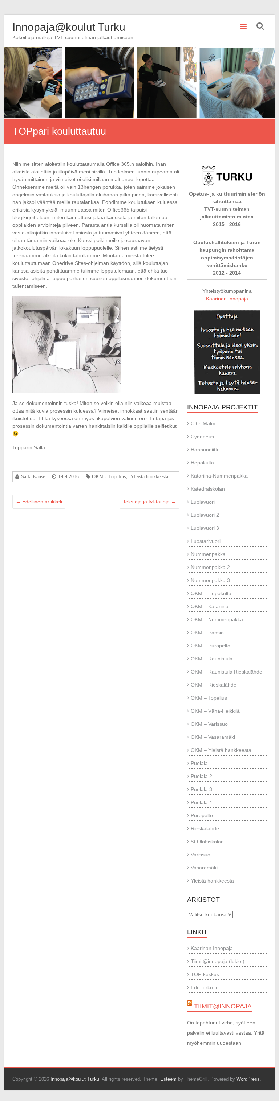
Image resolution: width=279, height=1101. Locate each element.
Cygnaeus (202, 436)
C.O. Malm (203, 423)
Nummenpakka (208, 554)
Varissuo (200, 855)
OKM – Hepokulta (211, 593)
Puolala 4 (201, 802)
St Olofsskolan (207, 841)
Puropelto (202, 815)
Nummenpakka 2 (210, 567)
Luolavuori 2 (205, 515)
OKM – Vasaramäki (213, 737)
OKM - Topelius (109, 476)
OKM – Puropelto (210, 645)
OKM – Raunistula (211, 659)
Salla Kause (33, 476)
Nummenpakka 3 (210, 580)
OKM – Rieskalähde (213, 685)
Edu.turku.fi (204, 987)
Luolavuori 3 (205, 528)
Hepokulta (202, 463)
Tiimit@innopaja (223, 1006)
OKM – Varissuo (209, 724)
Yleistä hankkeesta (149, 476)
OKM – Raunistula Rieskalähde (226, 672)
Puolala (199, 763)
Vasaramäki (204, 868)
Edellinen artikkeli (39, 501)
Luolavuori (203, 502)
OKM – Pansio (207, 632)
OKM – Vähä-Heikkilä (215, 711)
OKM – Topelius (209, 698)
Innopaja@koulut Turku (68, 27)
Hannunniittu (205, 450)
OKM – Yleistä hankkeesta (221, 750)
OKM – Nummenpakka (217, 619)
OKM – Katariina (210, 606)
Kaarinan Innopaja (227, 299)
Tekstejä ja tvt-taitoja (149, 501)
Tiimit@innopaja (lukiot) (217, 961)
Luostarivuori (206, 541)
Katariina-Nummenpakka (219, 476)
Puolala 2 (201, 776)
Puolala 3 (201, 789)
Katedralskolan (208, 489)
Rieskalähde (205, 828)
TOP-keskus (205, 974)
